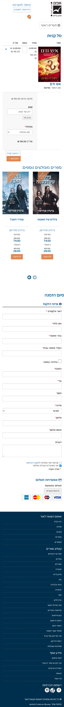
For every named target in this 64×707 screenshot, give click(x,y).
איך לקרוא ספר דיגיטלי (52, 663)
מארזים (58, 564)
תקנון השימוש (32, 462)
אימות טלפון (56, 430)
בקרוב (59, 532)
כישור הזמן (57, 626)
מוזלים (59, 559)
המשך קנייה (13, 153)
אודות (59, 527)
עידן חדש (58, 600)
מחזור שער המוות (54, 631)
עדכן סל (27, 118)
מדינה (59, 405)
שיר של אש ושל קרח (53, 636)
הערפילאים (57, 615)
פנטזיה (58, 569)
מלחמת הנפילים (55, 610)
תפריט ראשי (50, 26)
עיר (60, 381)
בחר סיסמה (56, 335)
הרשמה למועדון (22, 9)
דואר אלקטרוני (54, 311)
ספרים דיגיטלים (55, 554)
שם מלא (57, 323)
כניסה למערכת (21, 5)
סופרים (58, 537)
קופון (30, 107)
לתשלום (14, 158)
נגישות (59, 673)
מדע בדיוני (57, 574)
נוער (60, 595)
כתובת (58, 368)
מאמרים (58, 542)
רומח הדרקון (56, 641)
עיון (60, 579)
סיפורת (58, 590)
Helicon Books (44, 704)
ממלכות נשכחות (55, 646)
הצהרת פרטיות (55, 668)
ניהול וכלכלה (56, 585)
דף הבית (58, 521)
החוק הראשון (56, 620)
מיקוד (59, 393)
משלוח (29, 126)
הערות (58, 442)
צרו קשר (58, 678)
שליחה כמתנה (50, 362)
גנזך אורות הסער (54, 605)
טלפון (59, 417)
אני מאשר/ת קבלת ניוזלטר (45, 465)
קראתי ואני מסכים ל (42, 462)
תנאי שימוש (57, 658)
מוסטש (32, 704)
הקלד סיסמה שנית (52, 348)
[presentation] (35, 277)
